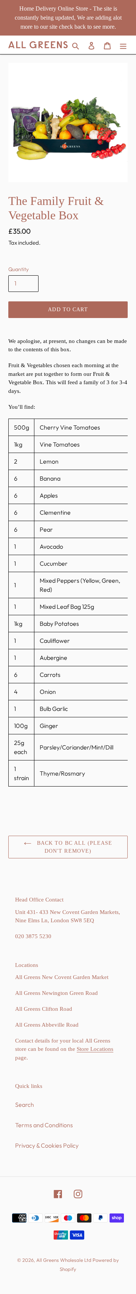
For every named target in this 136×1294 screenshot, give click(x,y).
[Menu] (123, 44)
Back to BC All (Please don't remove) (74, 847)
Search (24, 1104)
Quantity (18, 269)
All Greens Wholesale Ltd (63, 1260)
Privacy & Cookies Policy (47, 1145)
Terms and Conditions (44, 1125)
